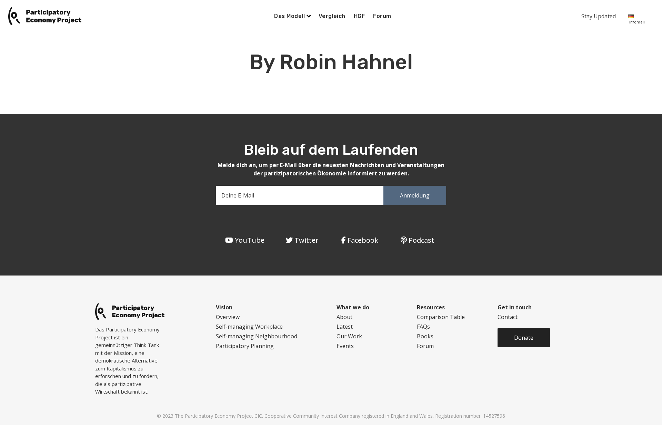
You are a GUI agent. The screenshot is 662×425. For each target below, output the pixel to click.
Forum (382, 16)
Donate (523, 337)
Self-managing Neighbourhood (256, 336)
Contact (508, 317)
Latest (345, 326)
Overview (228, 317)
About (344, 317)
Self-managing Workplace (249, 326)
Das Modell (290, 16)
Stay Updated (598, 16)
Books (425, 336)
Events (345, 346)
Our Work (349, 336)
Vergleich (332, 16)
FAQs (423, 326)
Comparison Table (441, 317)
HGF (359, 16)
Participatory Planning (245, 346)
